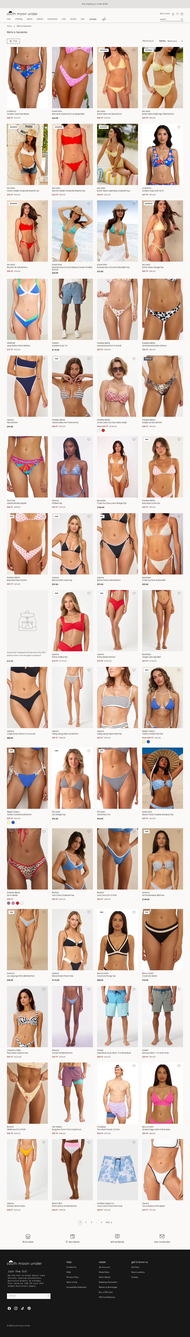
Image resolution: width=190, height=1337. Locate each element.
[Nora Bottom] (27, 386)
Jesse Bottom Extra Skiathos (18, 346)
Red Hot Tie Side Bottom (17, 268)
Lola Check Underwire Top (63, 895)
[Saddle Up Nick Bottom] (162, 386)
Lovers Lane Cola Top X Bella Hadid (112, 423)
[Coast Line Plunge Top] (117, 939)
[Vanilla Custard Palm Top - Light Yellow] (143, 741)
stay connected (162, 1242)
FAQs (68, 1272)
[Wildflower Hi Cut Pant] (27, 1093)
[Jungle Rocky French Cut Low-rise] (27, 697)
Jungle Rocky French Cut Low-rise (21, 734)
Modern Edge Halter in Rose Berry (156, 1130)
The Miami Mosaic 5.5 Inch (108, 1130)
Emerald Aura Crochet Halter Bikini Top (113, 268)
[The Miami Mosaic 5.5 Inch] (117, 1093)
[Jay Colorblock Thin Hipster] (162, 1169)
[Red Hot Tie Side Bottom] (27, 231)
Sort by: (162, 41)
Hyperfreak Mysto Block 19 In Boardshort (114, 1053)
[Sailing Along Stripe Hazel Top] (117, 697)
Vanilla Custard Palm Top (152, 734)
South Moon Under (21, 1326)
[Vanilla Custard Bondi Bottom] (27, 778)
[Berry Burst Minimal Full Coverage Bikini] (72, 77)
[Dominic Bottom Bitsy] (27, 1169)
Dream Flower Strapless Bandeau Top (157, 815)
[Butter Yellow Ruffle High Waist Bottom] (162, 77)
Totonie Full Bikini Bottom (62, 1053)
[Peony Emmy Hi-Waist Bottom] (72, 1169)
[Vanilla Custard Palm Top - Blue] (148, 741)
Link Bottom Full (103, 815)
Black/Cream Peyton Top (62, 976)
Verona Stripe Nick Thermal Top (65, 423)
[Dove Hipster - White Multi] (22, 903)
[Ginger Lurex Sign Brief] (162, 620)
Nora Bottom (12, 423)
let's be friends (117, 1242)
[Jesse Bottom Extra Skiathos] (27, 309)
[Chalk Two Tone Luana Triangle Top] (117, 466)
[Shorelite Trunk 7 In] (72, 309)
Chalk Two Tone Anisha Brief (153, 580)
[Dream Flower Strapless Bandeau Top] (162, 778)
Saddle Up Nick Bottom (152, 423)
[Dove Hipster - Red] (17, 903)
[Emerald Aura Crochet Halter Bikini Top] (117, 231)
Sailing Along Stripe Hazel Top (109, 734)
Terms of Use (71, 1282)
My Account (104, 1267)
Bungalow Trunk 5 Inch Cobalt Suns (66, 1130)
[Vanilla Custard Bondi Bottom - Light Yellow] (8, 822)
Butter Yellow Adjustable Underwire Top (113, 191)
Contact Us (71, 1267)
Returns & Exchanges (108, 1287)
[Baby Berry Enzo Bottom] (27, 543)
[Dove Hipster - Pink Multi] (13, 903)
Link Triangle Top (59, 815)
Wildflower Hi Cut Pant (16, 1130)
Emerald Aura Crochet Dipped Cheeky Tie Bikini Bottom (72, 269)
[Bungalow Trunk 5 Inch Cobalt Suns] (72, 1093)
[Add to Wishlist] (43, 50)
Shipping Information (108, 1282)
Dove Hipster (12, 895)
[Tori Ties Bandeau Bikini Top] (162, 859)
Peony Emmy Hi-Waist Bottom (64, 1206)
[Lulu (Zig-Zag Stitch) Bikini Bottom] (27, 939)
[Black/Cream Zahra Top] (72, 543)
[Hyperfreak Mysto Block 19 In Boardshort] (117, 1016)
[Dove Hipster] (27, 859)
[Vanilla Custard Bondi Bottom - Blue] (13, 822)
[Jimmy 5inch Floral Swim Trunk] (117, 1169)
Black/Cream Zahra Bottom (109, 580)
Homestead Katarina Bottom (154, 346)
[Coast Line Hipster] (162, 939)
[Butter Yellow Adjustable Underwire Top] (117, 154)
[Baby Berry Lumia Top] (162, 466)
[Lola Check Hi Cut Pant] (117, 859)
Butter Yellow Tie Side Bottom (109, 114)
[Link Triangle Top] (72, 778)
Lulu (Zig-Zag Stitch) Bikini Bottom (21, 976)
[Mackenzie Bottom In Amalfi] (117, 309)
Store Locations (138, 1272)
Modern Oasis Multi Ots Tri (153, 191)
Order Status (104, 1272)
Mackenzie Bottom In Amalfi (109, 346)
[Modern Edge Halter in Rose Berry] (162, 1093)
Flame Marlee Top (59, 657)
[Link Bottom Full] (117, 778)
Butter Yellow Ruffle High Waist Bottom (158, 114)
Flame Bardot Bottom (106, 657)
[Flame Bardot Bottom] (117, 620)
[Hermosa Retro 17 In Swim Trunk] (162, 1016)
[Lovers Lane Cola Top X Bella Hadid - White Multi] (98, 430)
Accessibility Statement (76, 1287)
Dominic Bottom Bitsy (16, 1206)
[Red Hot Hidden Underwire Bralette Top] (72, 154)
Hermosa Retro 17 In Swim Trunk (155, 1053)
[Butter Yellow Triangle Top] (162, 231)
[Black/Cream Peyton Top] (72, 939)
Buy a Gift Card (106, 1292)
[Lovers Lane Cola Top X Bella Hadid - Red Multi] (103, 430)
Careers (134, 1277)
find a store (165, 14)
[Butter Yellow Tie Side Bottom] (117, 77)
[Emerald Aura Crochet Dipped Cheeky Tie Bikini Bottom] (72, 231)
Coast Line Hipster (149, 976)
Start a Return (105, 1277)
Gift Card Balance (107, 1297)
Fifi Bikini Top (57, 503)
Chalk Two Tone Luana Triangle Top (111, 503)
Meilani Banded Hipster (16, 503)
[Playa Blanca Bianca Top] (27, 1016)
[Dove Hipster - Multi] (8, 903)
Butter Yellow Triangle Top (152, 268)
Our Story (135, 1267)
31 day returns (73, 1242)
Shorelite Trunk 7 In (59, 346)
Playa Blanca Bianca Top (17, 1053)
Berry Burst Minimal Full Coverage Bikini (68, 114)
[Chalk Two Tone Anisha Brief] (162, 543)
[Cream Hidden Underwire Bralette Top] (27, 154)
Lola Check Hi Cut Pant (107, 895)
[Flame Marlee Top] (72, 620)
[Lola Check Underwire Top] (72, 859)
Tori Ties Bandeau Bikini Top (153, 895)
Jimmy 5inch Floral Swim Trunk (109, 1206)
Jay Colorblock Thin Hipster (153, 1206)
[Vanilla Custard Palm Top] (162, 697)
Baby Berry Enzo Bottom (17, 580)
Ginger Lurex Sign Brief (151, 657)
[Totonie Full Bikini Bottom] (72, 1016)
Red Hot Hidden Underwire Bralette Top (68, 191)
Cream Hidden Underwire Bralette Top (23, 191)
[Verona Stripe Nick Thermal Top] (72, 386)
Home (9, 26)
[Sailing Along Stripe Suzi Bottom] (72, 697)
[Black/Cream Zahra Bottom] (117, 543)
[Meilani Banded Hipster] (27, 466)
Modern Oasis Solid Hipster (18, 114)
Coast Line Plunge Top (106, 976)
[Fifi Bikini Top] (72, 466)
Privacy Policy (72, 1277)
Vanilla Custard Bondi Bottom (19, 815)
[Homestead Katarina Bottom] (162, 309)
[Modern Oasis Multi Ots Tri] (162, 154)
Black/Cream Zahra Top (62, 580)
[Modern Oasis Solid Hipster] (27, 77)
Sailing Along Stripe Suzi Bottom (65, 734)
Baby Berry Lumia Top (151, 503)
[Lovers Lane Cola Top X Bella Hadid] (117, 386)
